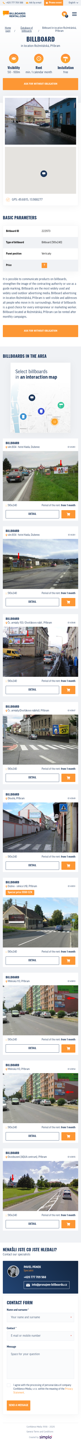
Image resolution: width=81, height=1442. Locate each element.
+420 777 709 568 (35, 1277)
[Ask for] (68, 514)
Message (11, 1347)
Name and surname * (18, 1310)
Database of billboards (27, 30)
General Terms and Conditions (40, 1432)
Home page (8, 30)
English (72, 3)
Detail (32, 514)
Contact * (11, 1328)
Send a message (18, 1405)
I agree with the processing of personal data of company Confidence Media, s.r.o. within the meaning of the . (43, 1389)
